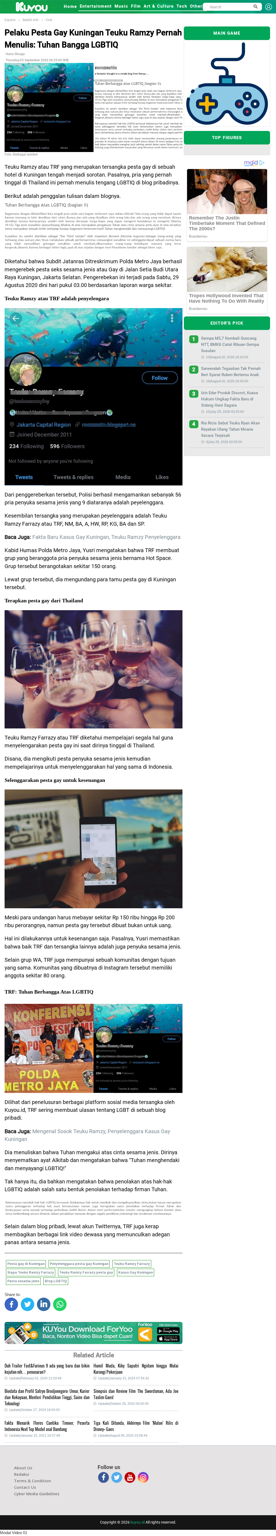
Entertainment (96, 6)
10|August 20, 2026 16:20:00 (227, 357)
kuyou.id (137, 1522)
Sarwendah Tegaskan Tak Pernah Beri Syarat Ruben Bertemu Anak (231, 371)
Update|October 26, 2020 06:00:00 (123, 1404)
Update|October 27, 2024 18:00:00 (34, 1410)
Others (197, 6)
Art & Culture (159, 6)
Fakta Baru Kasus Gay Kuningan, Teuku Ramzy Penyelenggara (106, 537)
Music (121, 6)
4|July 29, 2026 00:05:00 (224, 442)
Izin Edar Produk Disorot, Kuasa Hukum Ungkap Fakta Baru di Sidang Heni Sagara (229, 399)
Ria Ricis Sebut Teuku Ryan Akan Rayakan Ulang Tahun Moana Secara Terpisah (230, 429)
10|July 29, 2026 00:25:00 (225, 412)
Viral (49, 20)
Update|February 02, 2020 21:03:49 (35, 1378)
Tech (182, 6)
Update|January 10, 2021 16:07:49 (34, 1435)
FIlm (136, 6)
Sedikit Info (30, 20)
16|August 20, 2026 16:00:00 (227, 381)
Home (70, 6)
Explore (10, 20)
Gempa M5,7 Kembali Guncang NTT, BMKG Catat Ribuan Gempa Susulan (230, 344)
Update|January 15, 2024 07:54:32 (123, 1378)
